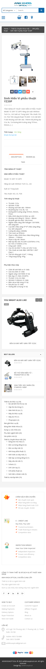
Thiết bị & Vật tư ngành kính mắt (13, 581)
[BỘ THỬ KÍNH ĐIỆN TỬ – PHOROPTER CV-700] (8, 376)
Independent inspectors (26, 551)
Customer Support (31, 606)
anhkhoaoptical (26, 665)
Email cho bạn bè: (10, 135)
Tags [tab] (23, 162)
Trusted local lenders (25, 527)
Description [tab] (16, 157)
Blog (26, 612)
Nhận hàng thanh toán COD (28, 505)
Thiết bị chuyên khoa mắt (20, 29)
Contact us (28, 619)
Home (6, 29)
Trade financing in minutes (27, 530)
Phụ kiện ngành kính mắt (11, 584)
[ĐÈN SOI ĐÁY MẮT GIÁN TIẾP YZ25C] (8, 363)
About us (28, 615)
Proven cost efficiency (26, 554)
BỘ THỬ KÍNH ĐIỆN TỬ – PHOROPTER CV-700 (23, 374)
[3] (28, 91)
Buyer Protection (8, 615)
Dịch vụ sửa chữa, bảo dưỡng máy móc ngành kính (20, 588)
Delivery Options (8, 612)
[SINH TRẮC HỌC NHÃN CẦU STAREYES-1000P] (8, 388)
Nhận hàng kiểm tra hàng (27, 503)
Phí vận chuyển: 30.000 (26, 508)
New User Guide (7, 619)
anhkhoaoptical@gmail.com (16, 643)
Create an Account (8, 606)
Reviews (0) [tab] (30, 157)
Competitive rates (24, 532)
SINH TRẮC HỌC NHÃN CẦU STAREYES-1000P (24, 386)
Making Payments (8, 609)
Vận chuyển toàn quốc (26, 500)
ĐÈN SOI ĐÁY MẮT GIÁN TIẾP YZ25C (23, 343)
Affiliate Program (31, 609)
